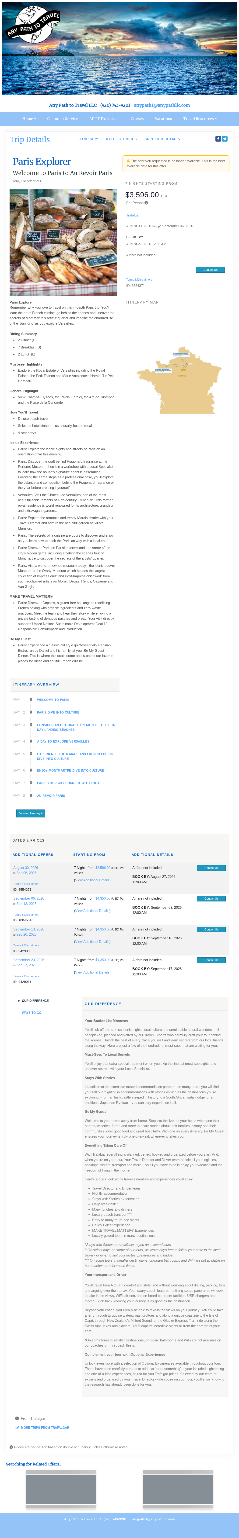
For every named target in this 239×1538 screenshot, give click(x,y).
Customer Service (62, 119)
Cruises (137, 119)
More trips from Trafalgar (44, 1427)
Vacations (163, 119)
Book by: (141, 877)
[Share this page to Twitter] (225, 139)
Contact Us (211, 269)
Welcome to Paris (53, 700)
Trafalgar (133, 215)
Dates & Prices (121, 139)
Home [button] (27, 119)
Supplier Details (162, 139)
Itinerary (88, 139)
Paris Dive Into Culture (58, 712)
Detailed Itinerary (30, 813)
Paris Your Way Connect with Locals (70, 783)
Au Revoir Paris (51, 796)
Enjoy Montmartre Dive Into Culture (70, 770)
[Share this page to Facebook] (218, 139)
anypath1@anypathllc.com (162, 105)
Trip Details (30, 139)
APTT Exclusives (104, 119)
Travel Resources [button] (198, 119)
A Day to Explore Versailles (63, 741)
